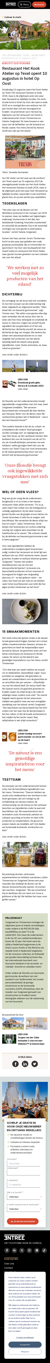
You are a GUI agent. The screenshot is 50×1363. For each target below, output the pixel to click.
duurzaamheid (14, 55)
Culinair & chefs (12, 17)
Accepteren (25, 1344)
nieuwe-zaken (38, 55)
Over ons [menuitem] (9, 1263)
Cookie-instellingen (25, 1337)
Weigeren (25, 1351)
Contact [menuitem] (8, 1267)
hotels (26, 55)
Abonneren (39, 4)
